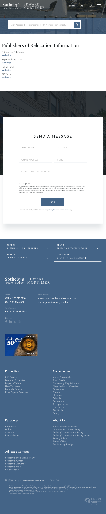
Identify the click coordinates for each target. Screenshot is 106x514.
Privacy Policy (53, 210)
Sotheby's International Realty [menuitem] (68, 432)
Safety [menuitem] (56, 413)
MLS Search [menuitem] (11, 377)
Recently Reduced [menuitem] (14, 389)
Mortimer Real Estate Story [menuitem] (66, 429)
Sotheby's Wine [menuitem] (13, 466)
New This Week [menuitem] (13, 386)
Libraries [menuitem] (57, 395)
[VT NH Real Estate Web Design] (93, 501)
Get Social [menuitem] (58, 410)
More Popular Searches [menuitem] (16, 392)
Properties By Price (18, 258)
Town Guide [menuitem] (59, 380)
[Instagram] (19, 322)
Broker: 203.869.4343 (16, 311)
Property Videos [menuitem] (13, 383)
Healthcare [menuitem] (58, 407)
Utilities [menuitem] (9, 429)
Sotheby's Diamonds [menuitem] (15, 463)
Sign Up (72, 6)
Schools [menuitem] (57, 398)
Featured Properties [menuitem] (15, 380)
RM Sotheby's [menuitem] (12, 469)
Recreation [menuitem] (58, 401)
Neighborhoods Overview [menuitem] (66, 386)
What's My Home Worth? (71, 258)
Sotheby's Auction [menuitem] (14, 460)
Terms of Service (64, 210)
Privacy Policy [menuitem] (60, 438)
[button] (77, 25)
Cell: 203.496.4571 (14, 302)
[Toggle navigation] (99, 5)
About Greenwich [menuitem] (62, 377)
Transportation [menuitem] (60, 404)
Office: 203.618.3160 (15, 298)
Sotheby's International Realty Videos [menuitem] (72, 435)
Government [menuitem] (59, 389)
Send (52, 202)
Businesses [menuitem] (10, 426)
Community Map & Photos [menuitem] (66, 383)
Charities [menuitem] (9, 432)
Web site (6, 55)
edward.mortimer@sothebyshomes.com (57, 298)
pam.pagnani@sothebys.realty (53, 302)
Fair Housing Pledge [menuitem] (63, 444)
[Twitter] (15, 322)
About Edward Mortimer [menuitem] (65, 426)
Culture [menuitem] (56, 392)
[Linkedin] (10, 322)
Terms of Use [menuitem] (59, 441)
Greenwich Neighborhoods (22, 248)
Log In (82, 6)
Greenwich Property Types (72, 248)
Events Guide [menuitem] (11, 435)
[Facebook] (6, 322)
